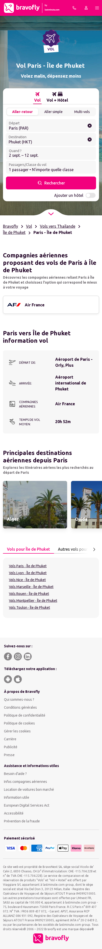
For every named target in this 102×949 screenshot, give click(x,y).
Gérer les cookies (17, 731)
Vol (29, 226)
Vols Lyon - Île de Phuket (28, 573)
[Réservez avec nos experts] (74, 8)
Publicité (10, 747)
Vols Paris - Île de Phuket (28, 566)
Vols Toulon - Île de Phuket (29, 608)
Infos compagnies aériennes (25, 782)
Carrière (10, 739)
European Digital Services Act (26, 805)
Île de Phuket (14, 232)
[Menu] (97, 8)
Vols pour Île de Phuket (28, 549)
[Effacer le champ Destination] (89, 139)
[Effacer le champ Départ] (89, 125)
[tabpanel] (51, 588)
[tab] (37, 97)
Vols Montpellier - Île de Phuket (33, 601)
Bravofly (10, 226)
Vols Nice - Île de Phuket (27, 580)
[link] (35, 504)
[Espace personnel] (86, 8)
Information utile (16, 797)
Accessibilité (14, 813)
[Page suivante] (94, 549)
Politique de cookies (19, 723)
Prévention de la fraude (22, 821)
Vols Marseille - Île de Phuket (31, 587)
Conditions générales (20, 707)
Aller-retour (22, 112)
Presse (9, 755)
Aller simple (53, 112)
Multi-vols (82, 112)
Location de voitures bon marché (29, 789)
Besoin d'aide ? (15, 774)
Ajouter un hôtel (68, 195)
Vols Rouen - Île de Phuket (29, 594)
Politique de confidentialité (24, 715)
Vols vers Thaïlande (57, 226)
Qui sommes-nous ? (19, 699)
